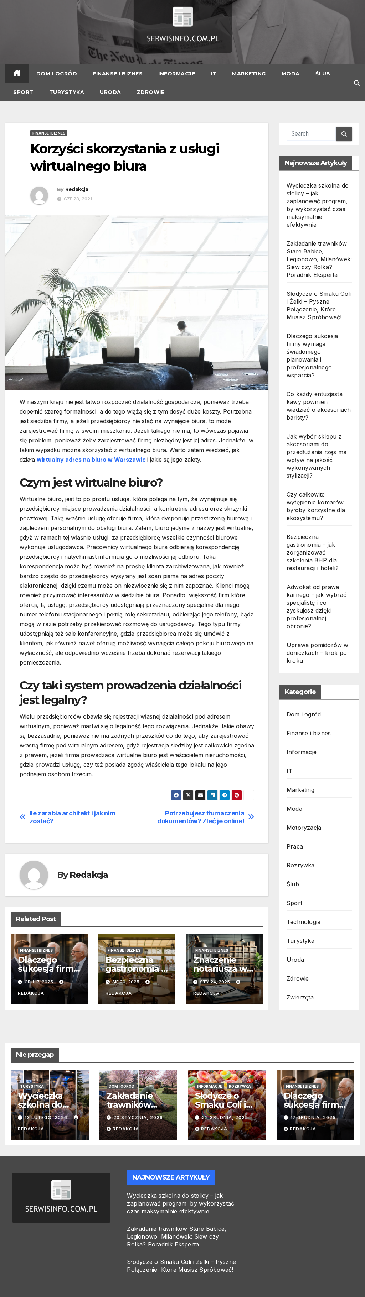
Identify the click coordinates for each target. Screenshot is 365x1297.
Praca (295, 846)
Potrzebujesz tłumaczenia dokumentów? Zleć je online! (200, 817)
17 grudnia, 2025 (313, 1117)
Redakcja (76, 189)
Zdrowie (151, 92)
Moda (291, 73)
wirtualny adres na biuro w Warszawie (91, 459)
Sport (23, 92)
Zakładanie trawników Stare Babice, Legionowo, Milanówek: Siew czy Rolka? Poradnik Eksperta (319, 259)
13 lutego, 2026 (47, 1117)
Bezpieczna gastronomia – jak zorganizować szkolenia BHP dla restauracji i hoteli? (313, 552)
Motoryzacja (304, 827)
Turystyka (66, 92)
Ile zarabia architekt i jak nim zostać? (73, 817)
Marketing (249, 73)
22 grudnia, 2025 (225, 1117)
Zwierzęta (300, 997)
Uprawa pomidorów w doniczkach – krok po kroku (318, 652)
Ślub (322, 73)
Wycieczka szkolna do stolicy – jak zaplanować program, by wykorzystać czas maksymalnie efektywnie (180, 1203)
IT (213, 73)
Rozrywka (301, 865)
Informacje (176, 73)
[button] (357, 82)
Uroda (110, 92)
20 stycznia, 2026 (138, 1117)
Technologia (303, 921)
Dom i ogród (56, 73)
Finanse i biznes (118, 73)
